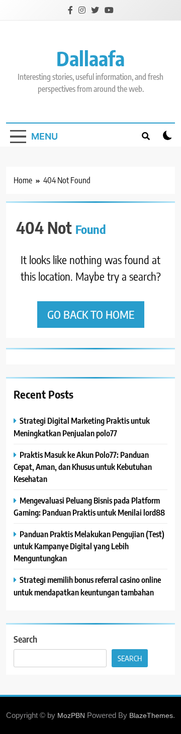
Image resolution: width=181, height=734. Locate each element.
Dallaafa (90, 58)
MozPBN (71, 715)
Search (25, 639)
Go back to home (90, 314)
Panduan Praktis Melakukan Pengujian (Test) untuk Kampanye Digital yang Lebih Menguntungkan (89, 546)
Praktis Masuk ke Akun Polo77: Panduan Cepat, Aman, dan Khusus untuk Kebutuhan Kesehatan (83, 466)
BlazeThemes (151, 715)
